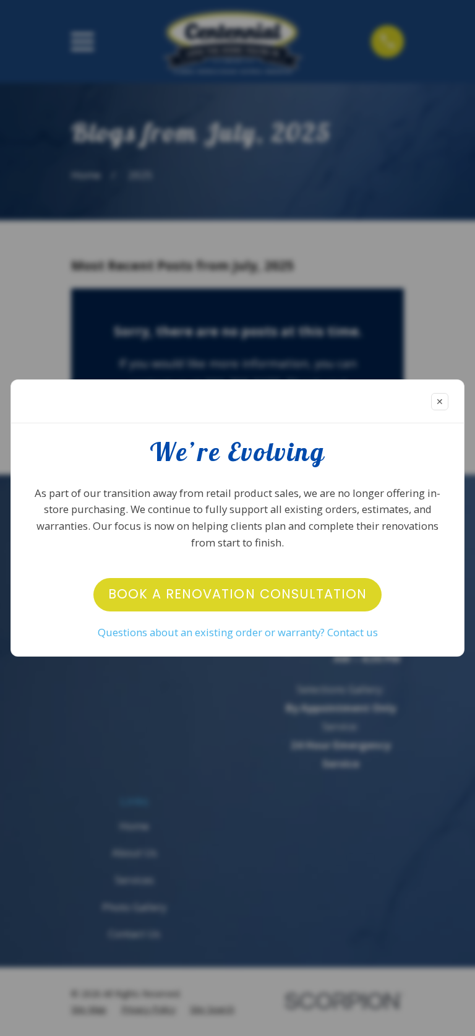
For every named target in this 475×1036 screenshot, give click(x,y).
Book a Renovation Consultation (237, 594)
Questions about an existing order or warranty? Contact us (238, 632)
